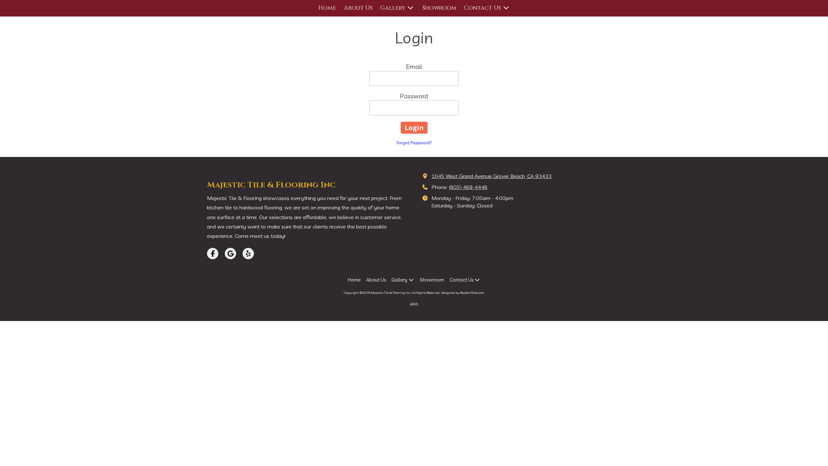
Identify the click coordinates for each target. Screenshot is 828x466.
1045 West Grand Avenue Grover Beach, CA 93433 (491, 176)
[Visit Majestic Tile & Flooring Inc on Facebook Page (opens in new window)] (212, 253)
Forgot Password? (414, 142)
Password (414, 96)
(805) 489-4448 (468, 187)
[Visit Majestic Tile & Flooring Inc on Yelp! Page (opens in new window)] (248, 253)
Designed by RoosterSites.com (462, 293)
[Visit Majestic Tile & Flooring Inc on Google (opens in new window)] (230, 253)
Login (414, 303)
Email (414, 66)
